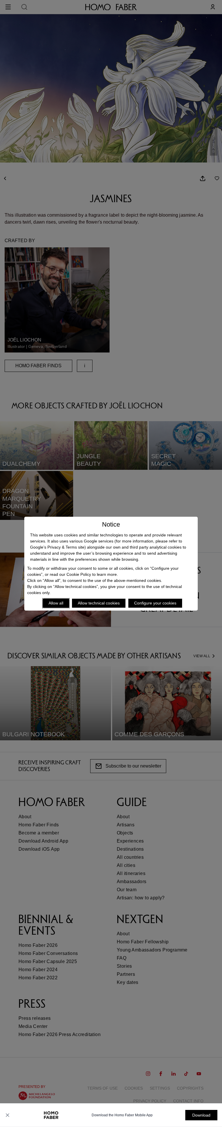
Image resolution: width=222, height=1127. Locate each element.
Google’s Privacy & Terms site (57, 547)
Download (201, 1115)
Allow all (56, 603)
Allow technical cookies (99, 603)
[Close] (7, 1115)
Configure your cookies (155, 603)
